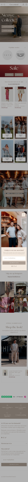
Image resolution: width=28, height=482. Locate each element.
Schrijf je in (14, 262)
